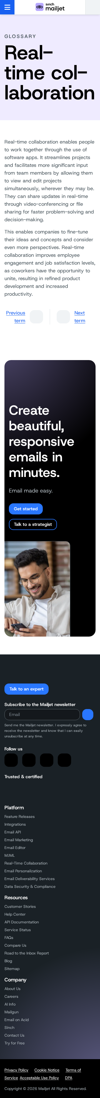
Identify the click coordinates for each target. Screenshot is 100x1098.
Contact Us (14, 1035)
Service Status (17, 929)
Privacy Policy (16, 1069)
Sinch (9, 1027)
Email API (12, 832)
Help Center (15, 914)
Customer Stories (20, 906)
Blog (8, 960)
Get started (26, 509)
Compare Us (15, 945)
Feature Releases (19, 816)
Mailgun (11, 1011)
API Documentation (21, 921)
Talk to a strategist (33, 524)
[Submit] (87, 714)
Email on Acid (16, 1019)
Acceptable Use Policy (39, 1077)
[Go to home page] (50, 7)
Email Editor (15, 847)
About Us (12, 988)
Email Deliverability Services (29, 878)
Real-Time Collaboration (26, 863)
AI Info (10, 1004)
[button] (92, 7)
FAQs (8, 937)
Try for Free (14, 1043)
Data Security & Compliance (30, 886)
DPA (68, 1077)
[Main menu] (7, 7)
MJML (9, 855)
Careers (11, 996)
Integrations (15, 824)
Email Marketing (18, 839)
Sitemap (11, 968)
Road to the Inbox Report (26, 953)
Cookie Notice (46, 1069)
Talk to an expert (26, 689)
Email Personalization (23, 870)
